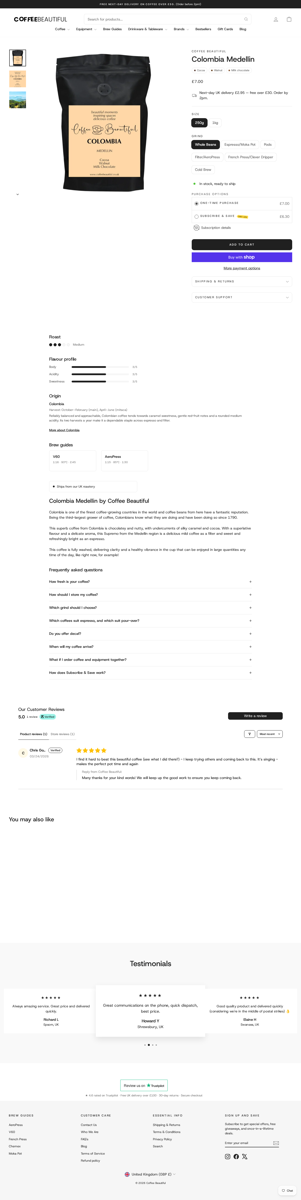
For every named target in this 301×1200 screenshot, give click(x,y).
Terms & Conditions (166, 1132)
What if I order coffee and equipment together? (87, 659)
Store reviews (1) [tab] (62, 734)
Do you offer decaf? (65, 633)
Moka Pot (15, 1153)
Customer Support (214, 297)
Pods (268, 144)
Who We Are (89, 1132)
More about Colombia (64, 430)
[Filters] (249, 734)
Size (195, 114)
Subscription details (216, 227)
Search (158, 1146)
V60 (12, 1132)
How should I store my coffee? (73, 594)
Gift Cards (225, 29)
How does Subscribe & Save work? (77, 672)
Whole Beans (205, 144)
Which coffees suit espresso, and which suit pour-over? (94, 620)
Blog (243, 29)
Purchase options (210, 194)
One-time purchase (219, 203)
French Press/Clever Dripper (250, 157)
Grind (197, 136)
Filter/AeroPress (207, 157)
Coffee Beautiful (209, 51)
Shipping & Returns (214, 281)
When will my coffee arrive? (71, 646)
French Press (18, 1139)
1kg (215, 122)
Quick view (42, 896)
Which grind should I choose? (73, 607)
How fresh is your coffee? (69, 581)
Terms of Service (93, 1153)
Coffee (60, 29)
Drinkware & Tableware (146, 29)
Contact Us (89, 1125)
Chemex (15, 1146)
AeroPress (16, 1125)
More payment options (242, 268)
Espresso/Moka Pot (240, 144)
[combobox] (162, 19)
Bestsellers (203, 29)
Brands (180, 29)
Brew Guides (112, 29)
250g (199, 122)
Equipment (84, 29)
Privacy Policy (162, 1139)
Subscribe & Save (223, 216)
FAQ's (84, 1139)
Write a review (255, 716)
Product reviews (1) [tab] (33, 734)
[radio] (197, 204)
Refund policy (90, 1161)
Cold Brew (203, 169)
